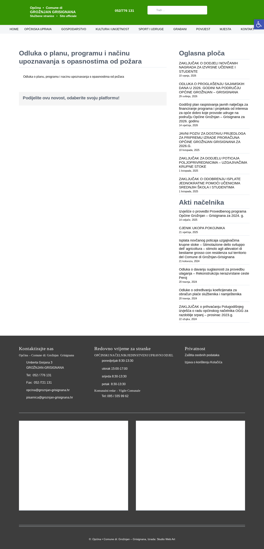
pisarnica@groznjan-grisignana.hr (49, 397)
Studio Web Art (166, 539)
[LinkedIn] (147, 98)
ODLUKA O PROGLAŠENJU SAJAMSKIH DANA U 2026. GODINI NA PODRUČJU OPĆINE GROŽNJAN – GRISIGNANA (211, 88)
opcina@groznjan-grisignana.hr (48, 390)
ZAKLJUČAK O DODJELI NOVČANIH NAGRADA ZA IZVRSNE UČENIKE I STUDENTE (208, 67)
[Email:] (160, 98)
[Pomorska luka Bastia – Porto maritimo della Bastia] (190, 465)
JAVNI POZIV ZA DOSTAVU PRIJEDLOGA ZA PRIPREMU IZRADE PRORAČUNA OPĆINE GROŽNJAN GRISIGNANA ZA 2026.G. (212, 140)
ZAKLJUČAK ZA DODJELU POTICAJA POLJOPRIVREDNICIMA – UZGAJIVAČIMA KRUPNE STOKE (213, 162)
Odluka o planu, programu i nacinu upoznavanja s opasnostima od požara (73, 76)
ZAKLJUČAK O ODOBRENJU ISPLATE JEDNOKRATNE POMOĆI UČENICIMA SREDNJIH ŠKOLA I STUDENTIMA (210, 183)
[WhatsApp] (153, 98)
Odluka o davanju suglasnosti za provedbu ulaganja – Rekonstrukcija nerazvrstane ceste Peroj (214, 273)
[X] (141, 98)
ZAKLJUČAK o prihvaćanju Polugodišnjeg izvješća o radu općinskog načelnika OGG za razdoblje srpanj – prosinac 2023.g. (213, 311)
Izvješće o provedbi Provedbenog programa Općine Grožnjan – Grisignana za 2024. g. (212, 213)
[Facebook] (135, 98)
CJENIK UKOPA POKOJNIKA (202, 228)
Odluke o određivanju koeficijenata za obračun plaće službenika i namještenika (210, 292)
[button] (259, 24)
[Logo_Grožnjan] (21, 5)
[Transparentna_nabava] (194, 369)
